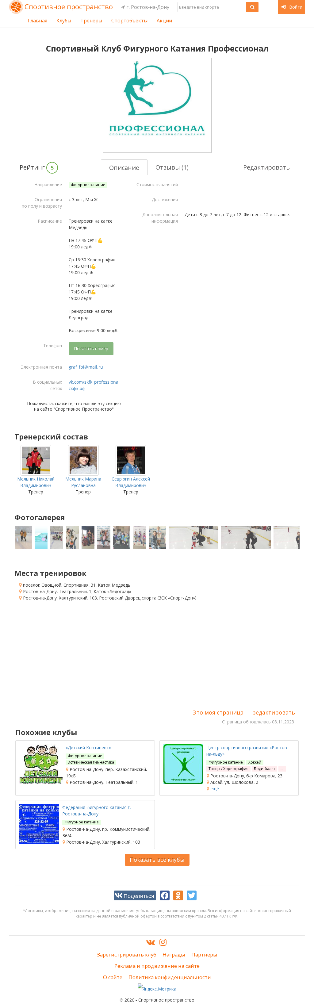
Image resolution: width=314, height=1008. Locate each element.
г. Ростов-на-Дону (147, 7)
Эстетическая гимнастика (91, 762)
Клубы (63, 20)
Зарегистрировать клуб (126, 954)
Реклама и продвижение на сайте (157, 965)
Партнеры (204, 954)
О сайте (112, 977)
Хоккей (254, 762)
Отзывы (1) (172, 167)
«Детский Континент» (88, 747)
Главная (37, 20)
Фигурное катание (88, 184)
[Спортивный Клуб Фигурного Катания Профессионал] (157, 105)
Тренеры (91, 20)
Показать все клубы (157, 859)
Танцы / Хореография (228, 768)
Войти (295, 7)
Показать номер (91, 348)
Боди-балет (264, 768)
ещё (214, 788)
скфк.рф (77, 388)
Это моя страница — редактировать (244, 712)
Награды (174, 954)
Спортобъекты (129, 20)
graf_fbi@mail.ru (86, 367)
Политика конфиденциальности (169, 977)
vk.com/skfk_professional (94, 382)
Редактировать (266, 167)
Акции (164, 20)
